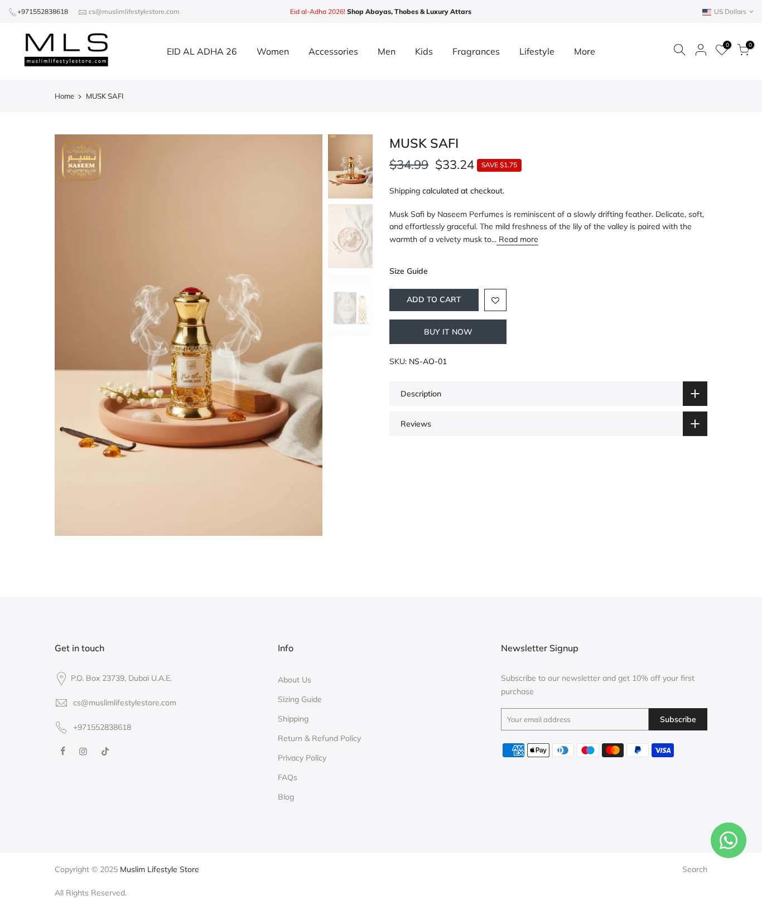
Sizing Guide (300, 699)
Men (387, 51)
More (584, 51)
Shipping (404, 191)
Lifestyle (536, 51)
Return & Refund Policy (319, 738)
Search (694, 869)
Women (273, 51)
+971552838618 (42, 11)
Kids (424, 51)
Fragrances (476, 51)
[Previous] (74, 335)
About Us (294, 680)
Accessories (333, 51)
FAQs (287, 777)
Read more (517, 239)
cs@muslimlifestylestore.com (134, 11)
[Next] (303, 335)
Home (64, 95)
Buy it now (448, 332)
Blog (286, 797)
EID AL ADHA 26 (202, 51)
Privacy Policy (302, 758)
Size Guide (408, 271)
